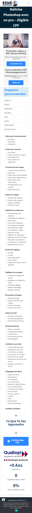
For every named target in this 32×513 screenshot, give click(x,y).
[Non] (30, 507)
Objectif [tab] (8, 100)
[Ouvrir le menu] (28, 3)
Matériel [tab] (7, 113)
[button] (16, 41)
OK (16, 510)
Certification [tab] (10, 129)
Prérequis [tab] (8, 109)
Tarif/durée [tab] (9, 125)
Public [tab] (7, 104)
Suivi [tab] (6, 117)
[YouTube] (3, 499)
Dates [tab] (6, 121)
